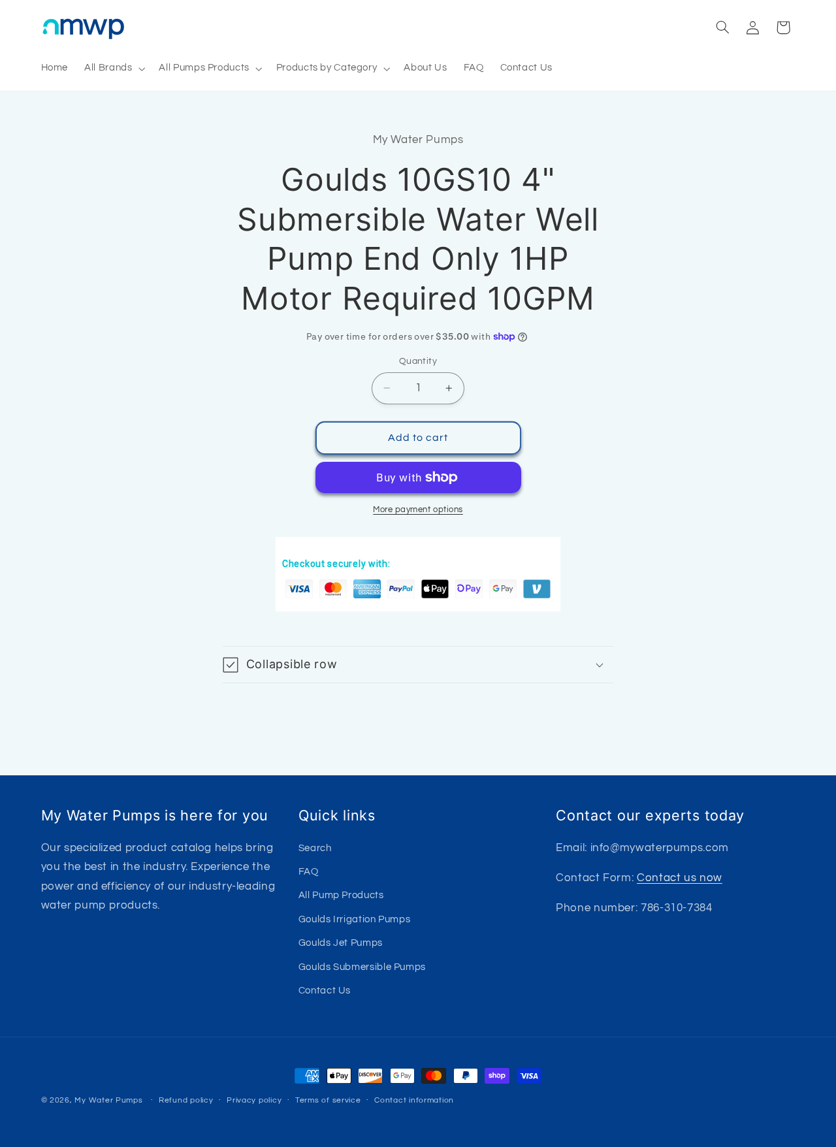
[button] (113, 68)
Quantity (418, 361)
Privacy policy (254, 1101)
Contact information (414, 1101)
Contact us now (679, 877)
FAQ (308, 871)
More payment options (418, 510)
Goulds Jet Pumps (340, 943)
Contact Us (324, 990)
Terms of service (328, 1101)
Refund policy (186, 1101)
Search (315, 847)
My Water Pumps (108, 1100)
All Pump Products (341, 895)
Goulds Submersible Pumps (362, 966)
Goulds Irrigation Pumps (354, 919)
